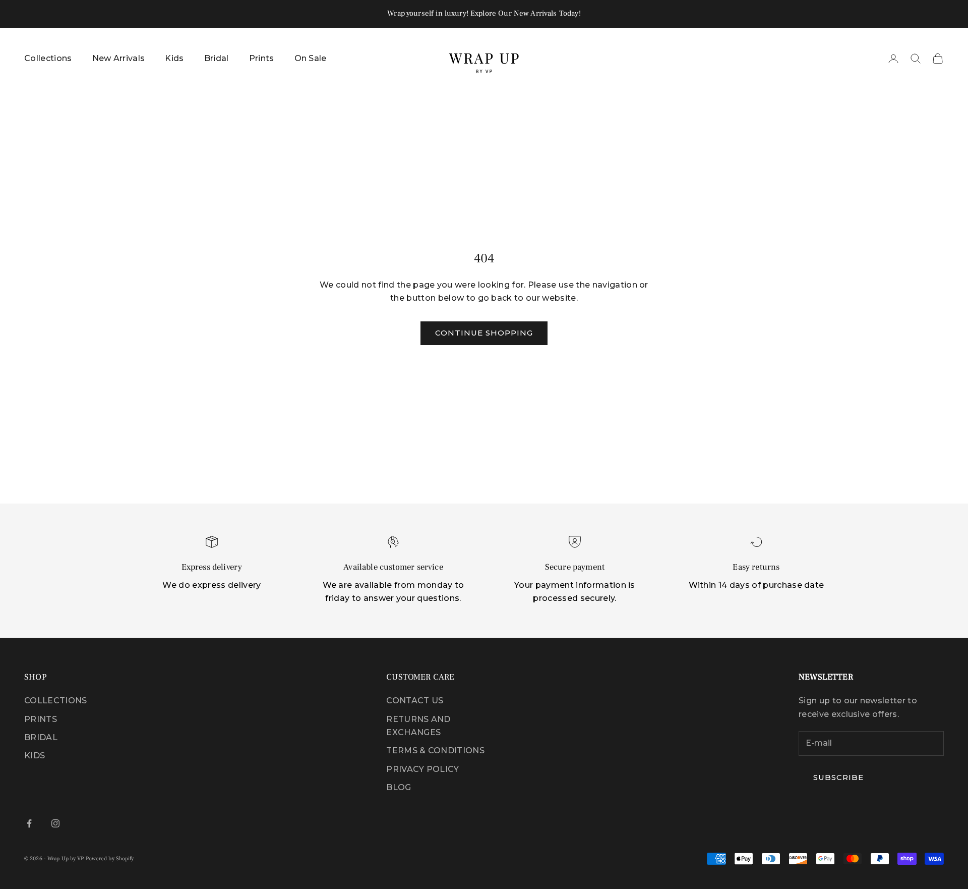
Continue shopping (484, 333)
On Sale (310, 58)
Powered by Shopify (110, 858)
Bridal (216, 58)
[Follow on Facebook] (29, 823)
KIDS (34, 755)
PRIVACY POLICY (422, 769)
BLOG (398, 787)
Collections (48, 58)
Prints (261, 58)
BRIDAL (40, 737)
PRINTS (40, 719)
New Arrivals (118, 58)
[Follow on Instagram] (55, 823)
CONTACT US (414, 700)
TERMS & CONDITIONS (435, 750)
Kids (174, 58)
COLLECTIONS (55, 700)
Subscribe (838, 777)
